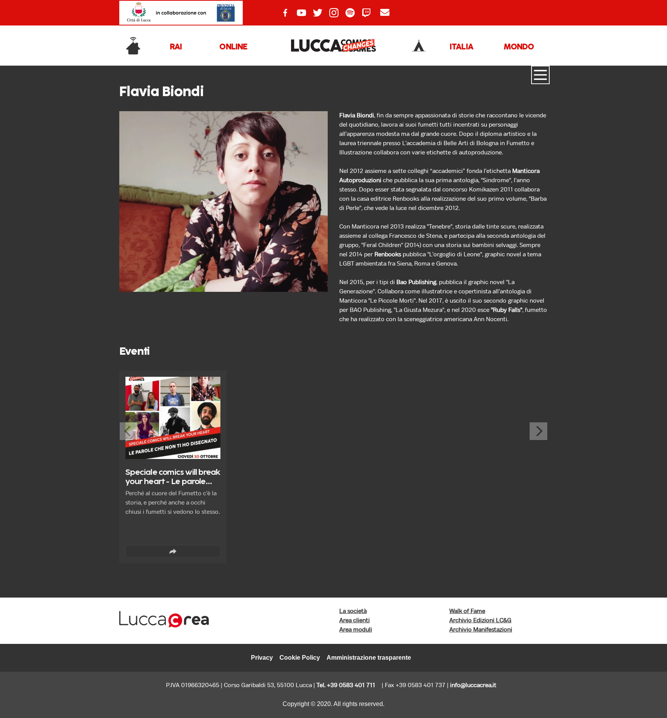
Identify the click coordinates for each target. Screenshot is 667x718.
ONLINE (233, 47)
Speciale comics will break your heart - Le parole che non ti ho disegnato (172, 482)
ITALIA (461, 47)
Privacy (262, 657)
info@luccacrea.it (473, 685)
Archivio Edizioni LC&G (480, 620)
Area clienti (354, 620)
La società (353, 611)
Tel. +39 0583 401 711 (346, 685)
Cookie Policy (299, 657)
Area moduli (355, 630)
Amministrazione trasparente (369, 657)
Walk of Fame (467, 611)
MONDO (519, 47)
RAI (176, 47)
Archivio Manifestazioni (480, 630)
